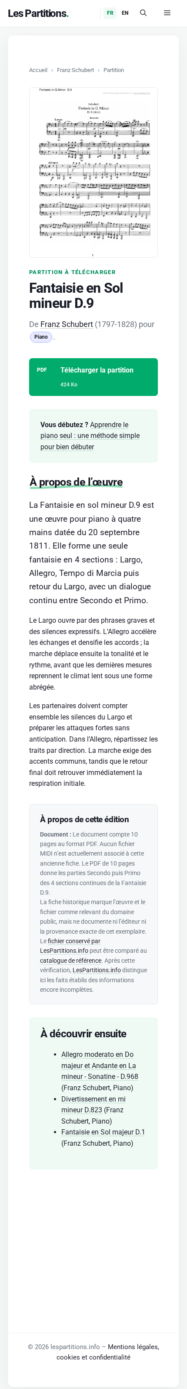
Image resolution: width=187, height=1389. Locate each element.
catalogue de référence (70, 960)
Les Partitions (37, 13)
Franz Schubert (75, 70)
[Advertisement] (93, 1237)
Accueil (38, 70)
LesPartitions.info (97, 970)
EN (125, 13)
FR (110, 13)
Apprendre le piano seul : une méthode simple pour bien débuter (90, 436)
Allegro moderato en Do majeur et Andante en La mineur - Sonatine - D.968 (99, 1065)
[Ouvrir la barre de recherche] (143, 13)
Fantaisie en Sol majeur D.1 (103, 1132)
